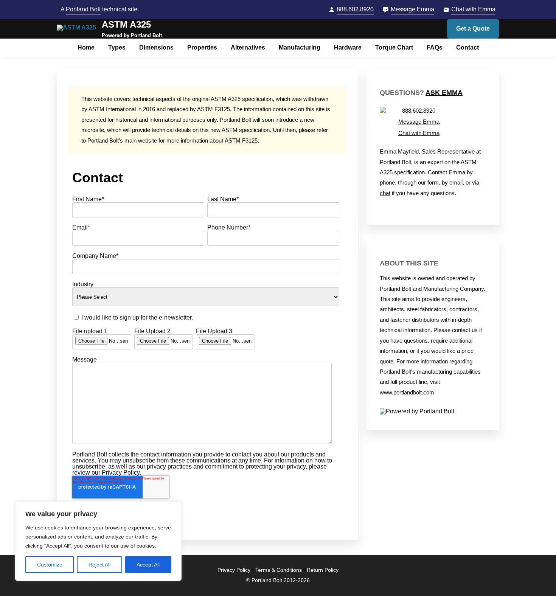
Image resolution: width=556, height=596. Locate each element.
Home (86, 47)
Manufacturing (299, 47)
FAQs (435, 47)
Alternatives (248, 47)
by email (452, 183)
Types (117, 47)
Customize (49, 565)
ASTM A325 (126, 24)
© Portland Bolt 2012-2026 (278, 580)
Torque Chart (394, 47)
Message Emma (412, 9)
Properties (202, 47)
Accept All (148, 565)
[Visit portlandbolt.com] (433, 411)
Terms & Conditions (278, 570)
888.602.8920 (355, 9)
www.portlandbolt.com (407, 393)
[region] (98, 541)
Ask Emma (444, 92)
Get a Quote (473, 28)
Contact (467, 47)
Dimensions (156, 47)
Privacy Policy (233, 570)
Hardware (348, 47)
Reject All (99, 565)
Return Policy (323, 570)
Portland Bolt (83, 9)
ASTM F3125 (241, 141)
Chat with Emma (473, 9)
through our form (418, 183)
